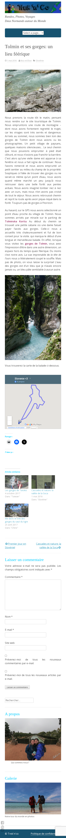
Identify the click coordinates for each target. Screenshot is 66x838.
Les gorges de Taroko (16, 490)
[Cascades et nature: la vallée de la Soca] (43, 482)
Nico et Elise (26, 60)
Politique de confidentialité (46, 833)
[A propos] (33, 739)
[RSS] (2, 826)
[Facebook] (2, 822)
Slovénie (40, 60)
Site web (10, 643)
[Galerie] (33, 798)
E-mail (9, 629)
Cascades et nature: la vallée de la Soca (42, 492)
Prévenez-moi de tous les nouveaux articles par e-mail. (33, 677)
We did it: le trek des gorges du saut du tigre (16, 520)
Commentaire (14, 577)
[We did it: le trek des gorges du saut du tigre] (16, 510)
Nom (9, 616)
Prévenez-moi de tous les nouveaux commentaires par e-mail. (33, 661)
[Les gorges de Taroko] (16, 482)
